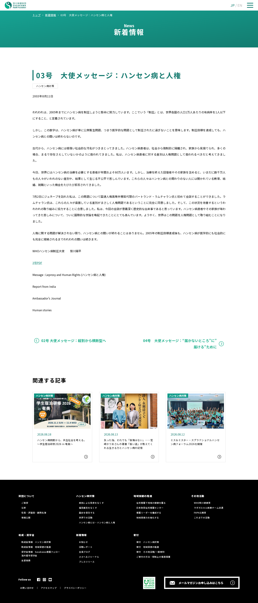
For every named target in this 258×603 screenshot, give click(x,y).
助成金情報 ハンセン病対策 (36, 541)
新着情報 (81, 535)
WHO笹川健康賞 (202, 502)
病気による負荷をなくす (91, 502)
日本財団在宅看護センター (150, 507)
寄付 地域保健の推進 (147, 546)
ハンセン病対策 (45, 86)
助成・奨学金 (26, 535)
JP (232, 5)
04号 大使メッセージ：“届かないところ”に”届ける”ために (180, 343)
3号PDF (37, 263)
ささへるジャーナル (89, 556)
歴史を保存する (87, 512)
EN (239, 5)
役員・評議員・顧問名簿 (33, 512)
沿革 (23, 507)
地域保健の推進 (143, 496)
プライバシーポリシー (75, 587)
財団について (26, 496)
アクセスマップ (49, 587)
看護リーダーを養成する (148, 512)
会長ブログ (84, 551)
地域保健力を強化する (147, 517)
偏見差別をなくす (88, 507)
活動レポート (85, 546)
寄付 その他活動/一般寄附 (150, 551)
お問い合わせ (27, 587)
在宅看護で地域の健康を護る (151, 502)
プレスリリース (87, 561)
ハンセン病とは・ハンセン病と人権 (97, 522)
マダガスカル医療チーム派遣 (208, 507)
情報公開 (26, 517)
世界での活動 (85, 517)
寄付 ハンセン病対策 (147, 541)
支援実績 (26, 560)
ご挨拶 (24, 502)
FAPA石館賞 (200, 512)
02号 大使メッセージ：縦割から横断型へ (73, 340)
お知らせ (83, 541)
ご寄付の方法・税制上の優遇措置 (153, 556)
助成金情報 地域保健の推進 (36, 546)
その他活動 (197, 496)
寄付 (136, 535)
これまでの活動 (202, 517)
